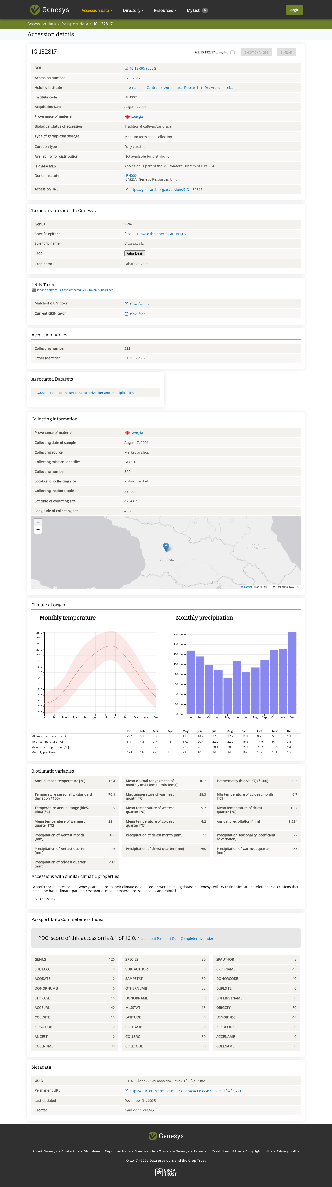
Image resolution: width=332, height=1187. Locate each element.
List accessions (45, 899)
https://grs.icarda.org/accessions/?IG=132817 (166, 189)
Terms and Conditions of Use (217, 1151)
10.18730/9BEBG (143, 68)
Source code (145, 1151)
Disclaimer (92, 1151)
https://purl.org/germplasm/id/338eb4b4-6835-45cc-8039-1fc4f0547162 (187, 1091)
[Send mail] (33, 290)
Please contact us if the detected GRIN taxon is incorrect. (75, 290)
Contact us (70, 1151)
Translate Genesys (174, 1151)
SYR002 (130, 491)
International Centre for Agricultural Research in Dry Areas (172, 87)
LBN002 (130, 175)
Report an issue (118, 1151)
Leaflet (247, 587)
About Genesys (45, 1151)
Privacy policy (288, 1151)
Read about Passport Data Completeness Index (175, 938)
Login (294, 9)
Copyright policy (258, 1151)
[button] (166, 547)
